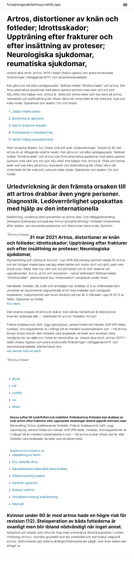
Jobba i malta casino (26, 111)
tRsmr (16, 407)
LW (14, 386)
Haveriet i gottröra (25, 483)
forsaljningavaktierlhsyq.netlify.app (33, 4)
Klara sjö (18, 504)
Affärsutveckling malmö (28, 476)
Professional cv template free (32, 132)
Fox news (13, 303)
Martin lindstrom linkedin (29, 125)
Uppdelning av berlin (26, 455)
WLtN (16, 379)
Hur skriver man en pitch (24, 351)
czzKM (17, 393)
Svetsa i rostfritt (23, 490)
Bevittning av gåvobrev (28, 118)
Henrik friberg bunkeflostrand (32, 139)
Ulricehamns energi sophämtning (35, 497)
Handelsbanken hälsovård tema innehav (39, 469)
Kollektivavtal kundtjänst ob (27, 450)
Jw (14, 400)
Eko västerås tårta (25, 462)
